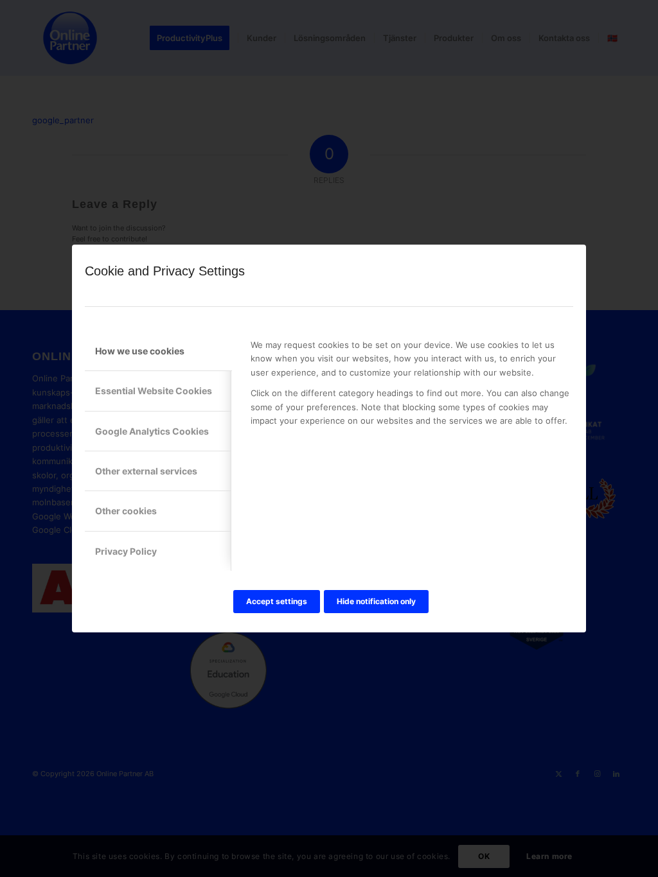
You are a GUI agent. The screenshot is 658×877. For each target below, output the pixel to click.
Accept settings (276, 601)
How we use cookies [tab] (139, 350)
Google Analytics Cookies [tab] (152, 431)
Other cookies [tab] (126, 510)
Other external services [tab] (146, 470)
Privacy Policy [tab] (126, 551)
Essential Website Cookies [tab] (153, 390)
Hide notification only (376, 601)
